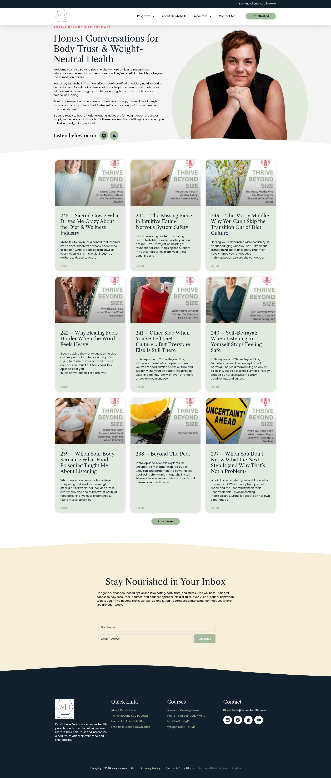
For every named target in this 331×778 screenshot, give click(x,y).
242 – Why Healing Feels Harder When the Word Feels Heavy (89, 338)
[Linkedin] (227, 720)
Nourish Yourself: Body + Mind (186, 716)
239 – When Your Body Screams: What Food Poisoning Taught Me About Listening (87, 462)
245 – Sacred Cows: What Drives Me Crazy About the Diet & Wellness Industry (90, 224)
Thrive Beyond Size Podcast (129, 716)
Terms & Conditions (180, 768)
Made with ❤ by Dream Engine (220, 768)
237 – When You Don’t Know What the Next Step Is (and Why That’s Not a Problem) (238, 462)
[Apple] (114, 135)
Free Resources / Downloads (130, 727)
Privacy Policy (151, 768)
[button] (165, 521)
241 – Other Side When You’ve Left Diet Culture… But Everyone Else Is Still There (163, 341)
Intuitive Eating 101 (178, 721)
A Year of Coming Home (183, 710)
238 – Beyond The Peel (163, 454)
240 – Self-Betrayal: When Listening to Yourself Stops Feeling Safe (236, 341)
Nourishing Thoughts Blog (128, 721)
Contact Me (227, 16)
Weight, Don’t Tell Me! (181, 727)
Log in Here (268, 4)
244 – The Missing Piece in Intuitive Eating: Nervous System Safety (164, 221)
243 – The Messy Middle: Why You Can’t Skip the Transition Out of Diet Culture (240, 224)
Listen (64, 265)
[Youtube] (258, 720)
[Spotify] (103, 135)
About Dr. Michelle (174, 16)
